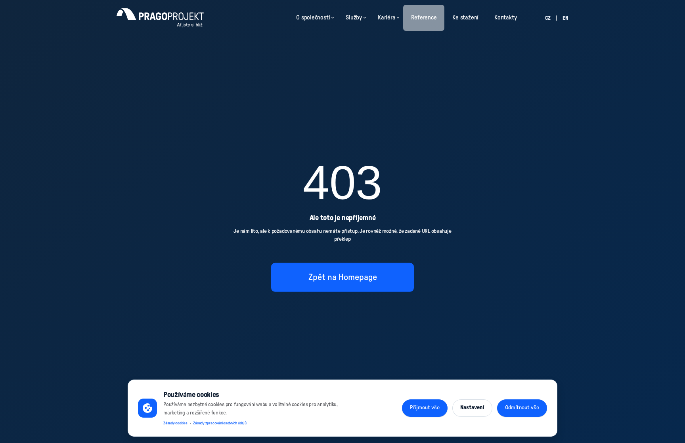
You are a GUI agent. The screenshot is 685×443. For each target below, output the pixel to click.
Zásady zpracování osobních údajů (219, 423)
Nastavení (472, 407)
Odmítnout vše (522, 407)
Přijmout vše (425, 407)
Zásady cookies (175, 423)
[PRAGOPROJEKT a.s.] (160, 17)
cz (548, 18)
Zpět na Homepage (342, 277)
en (565, 18)
